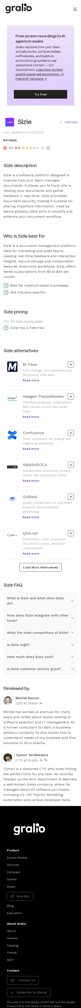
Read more (31, 380)
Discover (13, 864)
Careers (12, 938)
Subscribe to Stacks (32, 992)
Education (14, 913)
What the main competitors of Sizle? (38, 633)
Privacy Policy (15, 1006)
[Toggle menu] (75, 9)
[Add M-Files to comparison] (71, 364)
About (11, 931)
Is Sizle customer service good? (34, 669)
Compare (13, 872)
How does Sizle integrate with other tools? (37, 618)
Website (71, 122)
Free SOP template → (31, 78)
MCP (10, 960)
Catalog (12, 945)
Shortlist (23, 896)
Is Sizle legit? (18, 645)
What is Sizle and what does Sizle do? (35, 600)
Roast (11, 886)
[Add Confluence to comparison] (71, 433)
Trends (12, 952)
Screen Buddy (17, 857)
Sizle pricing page (29, 321)
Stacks (12, 879)
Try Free (40, 94)
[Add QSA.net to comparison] (71, 533)
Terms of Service (42, 1006)
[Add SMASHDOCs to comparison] (71, 465)
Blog (10, 905)
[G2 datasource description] (48, 148)
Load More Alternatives (40, 567)
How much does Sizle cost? (30, 657)
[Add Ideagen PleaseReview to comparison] (71, 396)
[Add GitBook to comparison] (71, 497)
